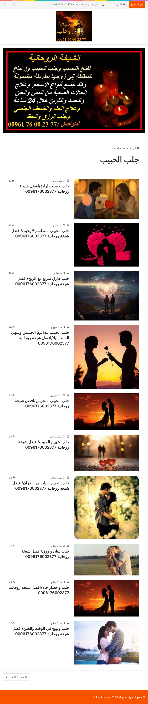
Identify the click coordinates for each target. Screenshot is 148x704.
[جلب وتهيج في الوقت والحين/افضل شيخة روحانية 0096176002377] (106, 642)
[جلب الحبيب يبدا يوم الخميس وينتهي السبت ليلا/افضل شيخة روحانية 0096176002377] (106, 357)
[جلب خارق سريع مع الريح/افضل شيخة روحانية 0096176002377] (106, 295)
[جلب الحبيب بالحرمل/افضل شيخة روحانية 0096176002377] (106, 411)
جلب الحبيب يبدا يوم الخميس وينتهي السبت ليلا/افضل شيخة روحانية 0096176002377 (40, 338)
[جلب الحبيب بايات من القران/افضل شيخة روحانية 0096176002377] (106, 507)
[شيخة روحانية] (74, 26)
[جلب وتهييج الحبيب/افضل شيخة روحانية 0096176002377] (106, 453)
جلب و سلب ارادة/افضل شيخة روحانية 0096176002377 (97, 4)
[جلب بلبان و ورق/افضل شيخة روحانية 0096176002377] (106, 559)
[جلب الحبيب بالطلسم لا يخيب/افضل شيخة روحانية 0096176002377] (106, 245)
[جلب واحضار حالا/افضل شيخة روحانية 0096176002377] (106, 598)
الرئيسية (132, 148)
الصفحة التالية (19, 677)
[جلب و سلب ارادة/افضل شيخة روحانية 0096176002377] (106, 199)
